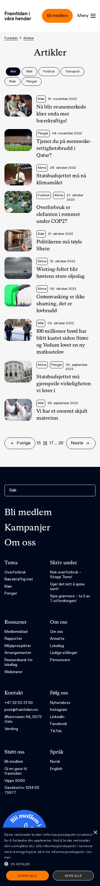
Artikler (28, 38)
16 (45, 443)
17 (51, 443)
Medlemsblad (16, 631)
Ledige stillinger (64, 652)
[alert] (50, 857)
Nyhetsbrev (60, 702)
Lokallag (57, 645)
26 (60, 443)
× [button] (95, 832)
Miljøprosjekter (17, 645)
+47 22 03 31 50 (18, 702)
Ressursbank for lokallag (18, 662)
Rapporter (13, 638)
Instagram (58, 709)
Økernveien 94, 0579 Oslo (23, 719)
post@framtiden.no (21, 709)
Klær (8, 586)
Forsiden (11, 38)
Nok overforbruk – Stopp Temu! (65, 575)
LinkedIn (57, 716)
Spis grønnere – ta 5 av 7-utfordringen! (70, 598)
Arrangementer (17, 652)
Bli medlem (28, 512)
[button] (50, 864)
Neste (77, 443)
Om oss (20, 542)
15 (39, 443)
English (56, 768)
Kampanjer (27, 527)
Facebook (58, 723)
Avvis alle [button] (73, 876)
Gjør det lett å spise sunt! (67, 587)
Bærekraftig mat (18, 579)
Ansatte (57, 638)
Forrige (24, 443)
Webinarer (13, 671)
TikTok (56, 731)
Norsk (55, 761)
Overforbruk (15, 572)
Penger (10, 593)
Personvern (60, 660)
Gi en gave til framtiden (15, 771)
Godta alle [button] (27, 876)
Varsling (11, 728)
